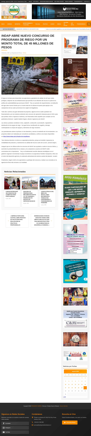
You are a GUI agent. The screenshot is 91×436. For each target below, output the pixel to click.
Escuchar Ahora (71, 422)
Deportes (17, 24)
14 (78, 384)
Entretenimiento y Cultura (28, 24)
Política (45, 24)
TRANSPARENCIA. (78, 1)
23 (85, 387)
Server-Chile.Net (64, 406)
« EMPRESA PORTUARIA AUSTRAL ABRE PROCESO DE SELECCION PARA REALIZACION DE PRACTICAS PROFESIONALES (18, 220)
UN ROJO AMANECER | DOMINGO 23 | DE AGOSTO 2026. (23, 29)
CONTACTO (87, 1)
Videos (59, 24)
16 (85, 384)
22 (81, 387)
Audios (52, 24)
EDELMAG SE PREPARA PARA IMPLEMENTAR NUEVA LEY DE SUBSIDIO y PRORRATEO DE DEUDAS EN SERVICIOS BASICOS (29, 196)
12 (72, 384)
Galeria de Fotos (66, 24)
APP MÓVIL (36, 1)
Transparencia (81, 24)
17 (65, 387)
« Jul (64, 396)
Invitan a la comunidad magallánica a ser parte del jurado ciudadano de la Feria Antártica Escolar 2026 (66, 29)
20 (75, 387)
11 (68, 384)
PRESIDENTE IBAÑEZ (36, 406)
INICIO (30, 1)
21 (78, 387)
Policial (37, 24)
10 (65, 384)
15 (81, 384)
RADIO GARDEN (69, 1)
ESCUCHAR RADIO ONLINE (46, 1)
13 (75, 384)
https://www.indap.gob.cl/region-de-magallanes (16, 136)
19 (72, 387)
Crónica (9, 24)
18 (68, 387)
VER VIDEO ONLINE (59, 1)
